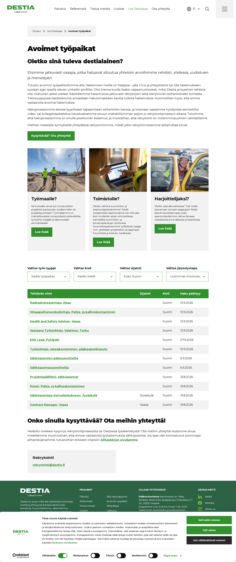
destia (208, 496)
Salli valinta (209, 530)
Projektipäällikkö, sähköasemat (54, 377)
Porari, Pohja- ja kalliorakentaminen (57, 386)
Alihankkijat (113, 505)
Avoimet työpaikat (117, 501)
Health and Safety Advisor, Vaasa (55, 321)
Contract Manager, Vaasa (49, 405)
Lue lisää (41, 232)
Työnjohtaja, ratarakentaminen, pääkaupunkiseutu (68, 349)
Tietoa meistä (87, 505)
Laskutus (112, 510)
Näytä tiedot (170, 555)
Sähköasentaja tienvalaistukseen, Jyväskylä (63, 395)
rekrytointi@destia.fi (49, 465)
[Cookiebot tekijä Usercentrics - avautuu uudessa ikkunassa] (21, 555)
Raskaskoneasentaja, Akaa (50, 303)
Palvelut (84, 496)
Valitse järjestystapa (181, 268)
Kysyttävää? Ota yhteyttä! (51, 135)
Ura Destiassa (54, 31)
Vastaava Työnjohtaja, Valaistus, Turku (59, 330)
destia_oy (210, 509)
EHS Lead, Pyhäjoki (44, 340)
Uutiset (84, 510)
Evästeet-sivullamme (64, 542)
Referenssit (86, 501)
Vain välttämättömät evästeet (209, 540)
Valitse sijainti (130, 268)
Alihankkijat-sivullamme (119, 440)
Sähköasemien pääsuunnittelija (54, 358)
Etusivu (37, 31)
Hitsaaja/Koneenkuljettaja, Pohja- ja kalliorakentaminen (72, 312)
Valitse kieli (82, 268)
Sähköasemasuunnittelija (49, 367)
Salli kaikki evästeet (209, 520)
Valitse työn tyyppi (41, 268)
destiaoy (209, 502)
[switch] (95, 555)
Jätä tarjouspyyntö (117, 496)
